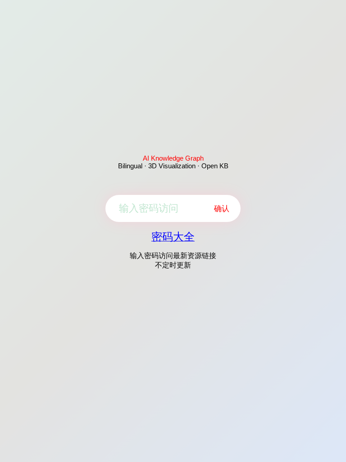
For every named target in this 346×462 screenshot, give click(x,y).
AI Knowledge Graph (173, 158)
